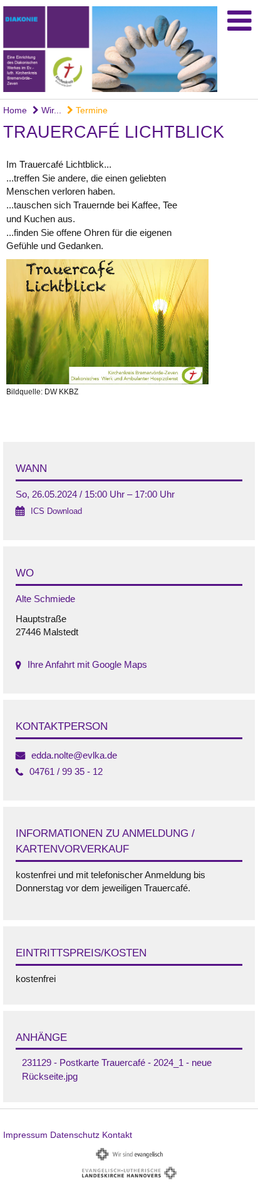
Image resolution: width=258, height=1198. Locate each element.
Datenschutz (75, 1135)
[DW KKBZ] (129, 321)
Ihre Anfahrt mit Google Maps (87, 664)
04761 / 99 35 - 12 (66, 771)
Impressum (25, 1135)
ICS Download (56, 511)
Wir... (50, 110)
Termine (90, 110)
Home (15, 110)
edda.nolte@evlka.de (74, 755)
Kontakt (117, 1135)
